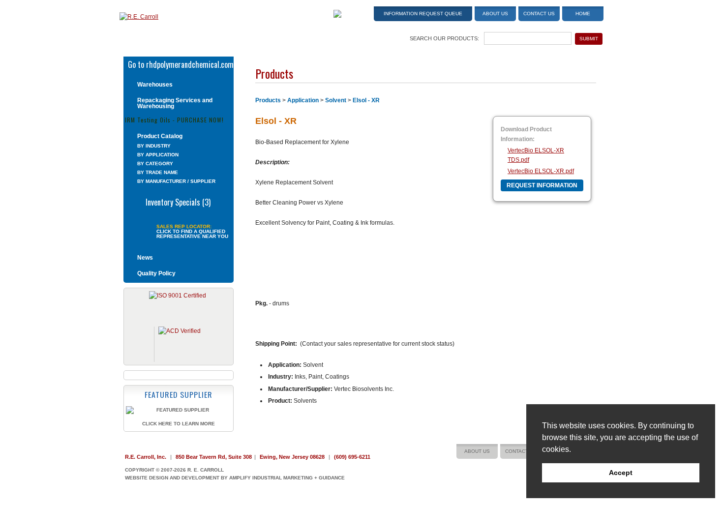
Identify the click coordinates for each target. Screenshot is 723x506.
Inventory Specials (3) (178, 201)
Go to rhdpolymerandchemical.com (181, 63)
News (145, 257)
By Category (155, 163)
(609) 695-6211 (352, 457)
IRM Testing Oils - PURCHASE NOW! (174, 119)
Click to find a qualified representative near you (192, 234)
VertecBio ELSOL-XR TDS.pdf (536, 155)
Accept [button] (621, 472)
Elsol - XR (366, 100)
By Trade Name (157, 172)
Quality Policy (156, 273)
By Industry (154, 146)
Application (303, 100)
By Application (158, 154)
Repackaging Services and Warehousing (174, 103)
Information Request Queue (423, 13)
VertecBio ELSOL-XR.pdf (541, 171)
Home (582, 13)
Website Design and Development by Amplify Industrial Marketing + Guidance (235, 477)
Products (268, 100)
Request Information (542, 185)
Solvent (335, 100)
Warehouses (155, 84)
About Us (495, 13)
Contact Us (539, 13)
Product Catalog (159, 136)
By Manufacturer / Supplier (176, 181)
